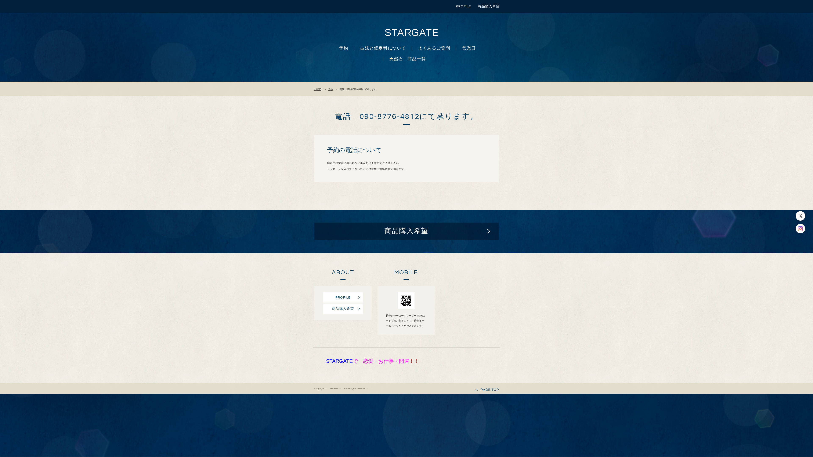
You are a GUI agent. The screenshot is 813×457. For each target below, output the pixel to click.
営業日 (469, 48)
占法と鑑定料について (383, 48)
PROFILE (463, 6)
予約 (343, 48)
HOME (317, 89)
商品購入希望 (489, 6)
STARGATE (411, 33)
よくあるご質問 (434, 48)
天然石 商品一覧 (407, 59)
